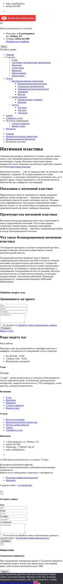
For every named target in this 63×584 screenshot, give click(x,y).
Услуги (9, 78)
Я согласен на (30, 325)
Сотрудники (18, 68)
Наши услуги (6, 331)
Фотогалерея (18, 75)
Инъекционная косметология (32, 83)
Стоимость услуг (14, 118)
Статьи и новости (20, 123)
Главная (10, 54)
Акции (9, 115)
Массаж (21, 94)
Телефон (4, 516)
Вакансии (17, 70)
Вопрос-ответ (18, 126)
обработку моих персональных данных (37, 325)
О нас (14, 60)
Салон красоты (19, 97)
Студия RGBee (24, 485)
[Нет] (39, 583)
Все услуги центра (15, 419)
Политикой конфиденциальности (32, 538)
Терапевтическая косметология (33, 89)
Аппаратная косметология (31, 86)
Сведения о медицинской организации (31, 62)
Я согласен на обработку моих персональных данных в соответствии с (29, 536)
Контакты (11, 128)
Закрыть (4, 571)
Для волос (23, 113)
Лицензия (17, 65)
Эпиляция (23, 91)
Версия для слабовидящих (20, 18)
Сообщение (6, 522)
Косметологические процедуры (27, 81)
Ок (36, 582)
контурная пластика (20, 166)
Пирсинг (22, 102)
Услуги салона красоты (17, 425)
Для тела (22, 110)
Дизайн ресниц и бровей (30, 99)
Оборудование (19, 73)
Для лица (22, 107)
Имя (2, 505)
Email (2, 510)
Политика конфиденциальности (22, 477)
